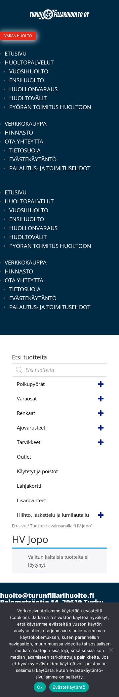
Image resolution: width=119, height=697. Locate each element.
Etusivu (15, 53)
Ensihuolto (26, 80)
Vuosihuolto (28, 71)
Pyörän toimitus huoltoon (50, 107)
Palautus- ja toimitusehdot (49, 168)
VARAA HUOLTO (18, 35)
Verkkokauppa (26, 123)
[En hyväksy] (110, 649)
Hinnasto (19, 132)
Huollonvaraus (33, 89)
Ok (40, 687)
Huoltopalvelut (29, 62)
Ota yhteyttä (24, 141)
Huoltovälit (28, 98)
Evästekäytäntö (33, 159)
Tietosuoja (25, 150)
